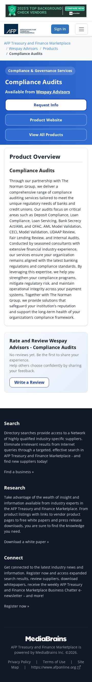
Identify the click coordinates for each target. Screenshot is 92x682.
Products (50, 48)
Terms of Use (54, 661)
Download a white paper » (26, 541)
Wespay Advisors (23, 48)
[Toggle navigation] (81, 29)
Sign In (60, 28)
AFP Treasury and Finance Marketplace (37, 43)
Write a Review (29, 382)
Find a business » (19, 471)
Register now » (16, 606)
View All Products (46, 134)
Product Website (46, 119)
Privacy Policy (19, 661)
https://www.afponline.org (54, 667)
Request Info (46, 104)
